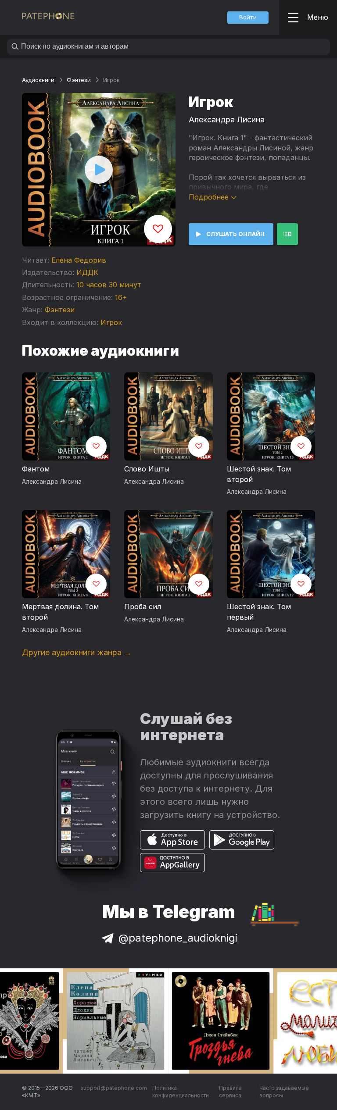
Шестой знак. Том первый (259, 611)
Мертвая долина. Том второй (60, 611)
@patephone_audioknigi (177, 938)
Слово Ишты (146, 468)
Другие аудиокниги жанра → (77, 652)
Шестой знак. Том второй (259, 474)
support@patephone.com (113, 1088)
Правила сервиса (230, 1092)
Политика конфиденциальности (180, 1092)
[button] (248, 17)
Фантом (36, 468)
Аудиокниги (38, 79)
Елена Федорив (78, 260)
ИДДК (87, 272)
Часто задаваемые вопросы (284, 1092)
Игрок (111, 322)
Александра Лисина (227, 119)
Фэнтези (79, 79)
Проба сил (142, 606)
